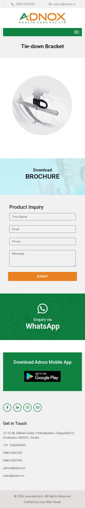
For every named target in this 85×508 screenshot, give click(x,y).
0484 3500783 (12, 460)
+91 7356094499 (14, 445)
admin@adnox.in (64, 4)
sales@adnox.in (13, 476)
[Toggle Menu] (76, 32)
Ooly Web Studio (50, 502)
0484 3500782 (25, 4)
